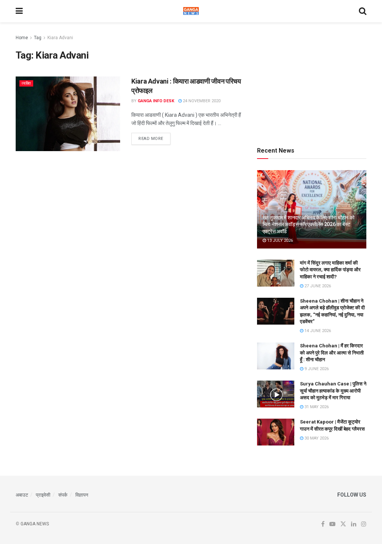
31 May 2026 (316, 406)
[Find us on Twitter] (343, 524)
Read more (154, 138)
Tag (37, 37)
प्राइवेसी (43, 495)
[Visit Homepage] (191, 11)
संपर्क (63, 495)
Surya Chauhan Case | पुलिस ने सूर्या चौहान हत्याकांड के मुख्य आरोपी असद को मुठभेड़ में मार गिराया (333, 390)
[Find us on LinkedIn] (353, 524)
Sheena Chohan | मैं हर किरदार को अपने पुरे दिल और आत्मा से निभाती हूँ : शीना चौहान (332, 352)
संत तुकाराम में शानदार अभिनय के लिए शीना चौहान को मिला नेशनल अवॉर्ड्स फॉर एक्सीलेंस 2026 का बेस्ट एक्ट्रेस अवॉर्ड (308, 224)
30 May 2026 (316, 438)
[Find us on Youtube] (332, 524)
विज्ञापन (81, 495)
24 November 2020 (201, 101)
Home (22, 37)
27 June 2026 (317, 286)
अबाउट (22, 495)
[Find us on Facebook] (323, 524)
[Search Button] (362, 11)
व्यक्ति (26, 83)
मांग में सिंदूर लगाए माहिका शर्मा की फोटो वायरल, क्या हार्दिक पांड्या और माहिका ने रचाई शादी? (330, 269)
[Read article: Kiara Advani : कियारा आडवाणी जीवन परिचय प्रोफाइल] (68, 113)
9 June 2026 (316, 368)
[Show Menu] (19, 11)
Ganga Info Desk (156, 101)
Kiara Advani (60, 37)
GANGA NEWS (35, 523)
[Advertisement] (313, 80)
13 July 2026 (279, 240)
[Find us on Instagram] (363, 524)
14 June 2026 (317, 330)
